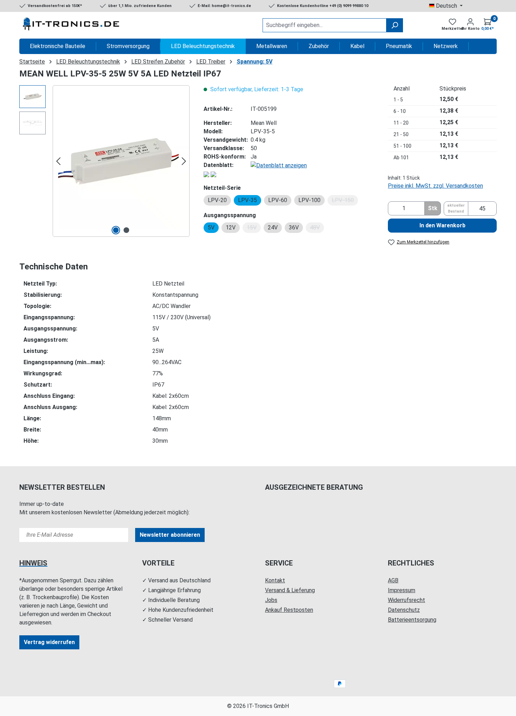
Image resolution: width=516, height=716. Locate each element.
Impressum (401, 590)
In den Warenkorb (442, 225)
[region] (104, 161)
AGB (393, 580)
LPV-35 (247, 200)
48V (317, 228)
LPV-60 (277, 200)
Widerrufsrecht (406, 600)
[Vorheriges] (58, 161)
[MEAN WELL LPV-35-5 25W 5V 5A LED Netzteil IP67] (121, 161)
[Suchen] (394, 25)
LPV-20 (217, 200)
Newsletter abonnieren (170, 534)
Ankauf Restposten (289, 610)
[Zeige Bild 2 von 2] (126, 230)
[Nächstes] (184, 161)
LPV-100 (309, 200)
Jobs (271, 600)
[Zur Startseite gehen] (72, 25)
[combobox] (324, 25)
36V (294, 227)
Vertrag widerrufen (49, 642)
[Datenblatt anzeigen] (279, 165)
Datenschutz (404, 610)
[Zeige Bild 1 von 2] (116, 230)
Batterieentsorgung (412, 619)
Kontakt (275, 580)
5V (211, 227)
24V (273, 227)
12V (231, 227)
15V (254, 228)
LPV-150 (345, 201)
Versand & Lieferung (290, 590)
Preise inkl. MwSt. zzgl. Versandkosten (435, 185)
